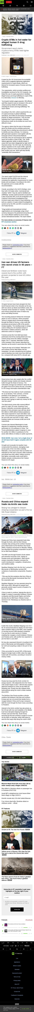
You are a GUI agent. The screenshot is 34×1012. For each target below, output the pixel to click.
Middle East (9, 479)
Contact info (17, 991)
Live (17, 958)
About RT (17, 984)
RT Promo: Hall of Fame (17, 988)
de (18, 942)
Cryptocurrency (6, 240)
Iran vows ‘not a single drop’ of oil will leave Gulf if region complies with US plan (17, 440)
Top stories (5, 762)
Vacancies (17, 999)
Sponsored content (17, 973)
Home (4, 36)
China (3, 737)
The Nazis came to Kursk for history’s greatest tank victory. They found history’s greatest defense (16, 878)
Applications (17, 962)
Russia (8, 737)
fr (22, 942)
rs (26, 942)
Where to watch (17, 965)
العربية (3, 942)
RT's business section (9, 222)
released (14, 98)
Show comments (17, 254)
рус (13, 942)
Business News (10, 36)
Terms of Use (17, 976)
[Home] (2, 2)
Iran (3, 479)
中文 (31, 942)
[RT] (6, 946)
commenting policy (18, 245)
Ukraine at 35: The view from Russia (13, 829)
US (15, 479)
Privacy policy (17, 980)
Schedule (17, 969)
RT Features (6, 808)
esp (8, 942)
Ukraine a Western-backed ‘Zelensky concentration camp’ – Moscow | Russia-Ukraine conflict (17, 9)
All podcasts (29, 920)
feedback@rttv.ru (7, 248)
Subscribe (17, 909)
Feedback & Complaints (17, 995)
